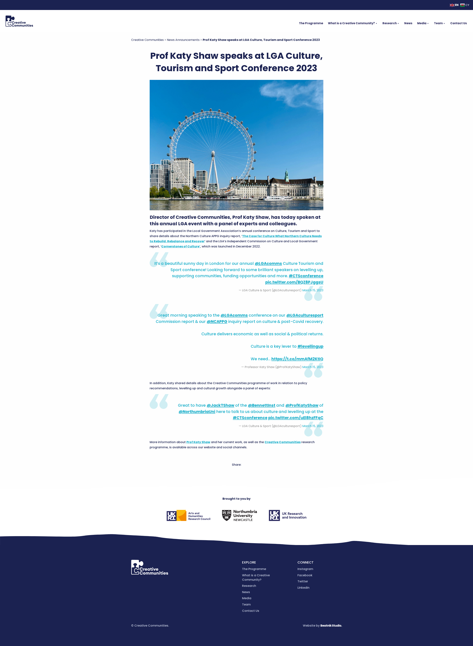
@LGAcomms (268, 263)
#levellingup (310, 346)
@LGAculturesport (304, 315)
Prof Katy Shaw (198, 442)
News (408, 23)
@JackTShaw (220, 405)
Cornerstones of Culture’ (180, 246)
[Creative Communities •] (19, 21)
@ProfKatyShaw (301, 405)
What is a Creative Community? (351, 23)
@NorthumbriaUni (196, 411)
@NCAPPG (217, 321)
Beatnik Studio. (331, 625)
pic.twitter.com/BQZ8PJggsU (294, 282)
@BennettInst (261, 405)
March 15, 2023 (312, 290)
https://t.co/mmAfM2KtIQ (297, 359)
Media (421, 23)
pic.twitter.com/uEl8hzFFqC (295, 417)
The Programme (311, 23)
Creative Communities (283, 442)
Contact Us (458, 23)
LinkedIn (303, 588)
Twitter (302, 581)
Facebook (304, 575)
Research (389, 23)
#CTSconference (306, 276)
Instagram (305, 569)
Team (438, 23)
